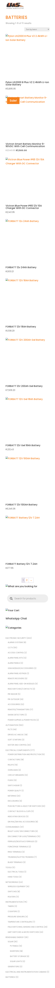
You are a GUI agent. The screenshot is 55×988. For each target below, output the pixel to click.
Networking (12, 882)
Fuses (10, 780)
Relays (11, 765)
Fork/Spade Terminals (18, 846)
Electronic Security (16, 638)
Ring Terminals (15, 852)
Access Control (16, 652)
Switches (12, 891)
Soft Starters (14, 739)
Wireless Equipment (17, 886)
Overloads (13, 770)
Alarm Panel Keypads (17, 673)
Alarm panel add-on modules (21, 683)
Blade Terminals (15, 862)
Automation (12, 725)
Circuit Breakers (16, 775)
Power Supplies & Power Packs (22, 720)
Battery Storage (18, 956)
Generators (13, 966)
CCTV (10, 647)
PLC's (10, 729)
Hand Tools (13, 877)
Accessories (14, 704)
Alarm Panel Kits (15, 658)
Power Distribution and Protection (24, 754)
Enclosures (13, 801)
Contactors (14, 759)
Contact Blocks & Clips (19, 811)
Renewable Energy (15, 937)
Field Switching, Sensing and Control (25, 927)
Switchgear (14, 785)
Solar (10, 941)
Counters (12, 911)
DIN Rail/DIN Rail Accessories (21, 821)
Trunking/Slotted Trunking (21, 857)
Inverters (14, 951)
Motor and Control (17, 745)
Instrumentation (14, 901)
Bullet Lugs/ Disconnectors (21, 831)
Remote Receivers (16, 678)
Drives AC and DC (16, 734)
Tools (9, 867)
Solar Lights (16, 961)
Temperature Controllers (20, 922)
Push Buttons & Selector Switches (24, 806)
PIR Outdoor (13, 699)
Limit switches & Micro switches (23, 932)
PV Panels (14, 946)
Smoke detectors (16, 714)
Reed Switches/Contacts (20, 689)
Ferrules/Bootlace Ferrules (21, 841)
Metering (12, 796)
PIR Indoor (12, 694)
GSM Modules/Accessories (20, 668)
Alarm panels (14, 663)
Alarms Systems (15, 642)
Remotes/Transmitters (18, 709)
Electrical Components (18, 750)
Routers (12, 896)
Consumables (13, 826)
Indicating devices (16, 816)
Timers (11, 906)
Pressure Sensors (16, 916)
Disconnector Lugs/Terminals (22, 836)
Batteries (10, 977)
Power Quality (14, 790)
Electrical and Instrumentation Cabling (26, 971)
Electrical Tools (16, 871)
